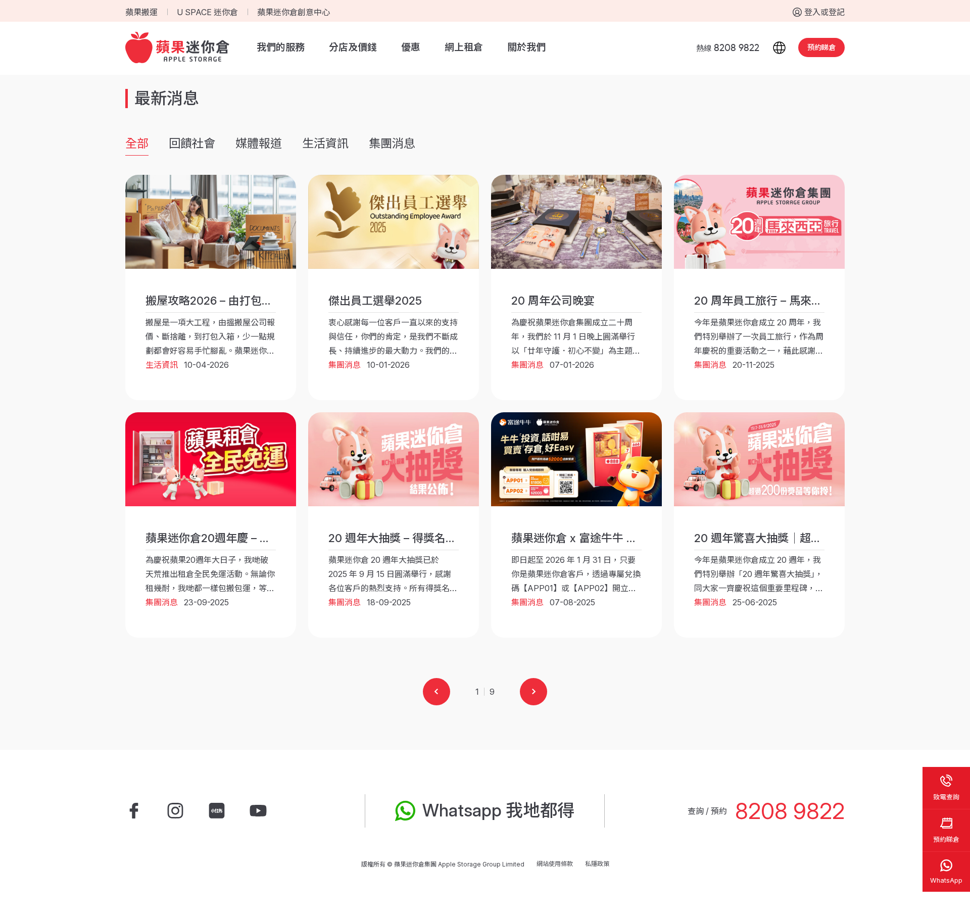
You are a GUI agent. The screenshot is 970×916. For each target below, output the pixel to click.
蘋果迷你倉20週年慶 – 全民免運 (225, 538)
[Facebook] (133, 810)
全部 (137, 143)
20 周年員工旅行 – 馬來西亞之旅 (775, 300)
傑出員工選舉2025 (375, 300)
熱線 (727, 48)
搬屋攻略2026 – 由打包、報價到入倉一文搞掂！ (265, 300)
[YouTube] (258, 810)
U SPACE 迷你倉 (207, 12)
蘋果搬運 (141, 12)
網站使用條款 (555, 863)
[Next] (533, 691)
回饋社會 (192, 143)
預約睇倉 (821, 47)
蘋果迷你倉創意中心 (293, 12)
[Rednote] (216, 810)
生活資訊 (325, 143)
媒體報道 (258, 143)
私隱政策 (597, 863)
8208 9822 (790, 811)
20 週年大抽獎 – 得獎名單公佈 (403, 538)
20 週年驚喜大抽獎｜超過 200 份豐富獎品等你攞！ (821, 538)
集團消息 (392, 143)
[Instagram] (175, 810)
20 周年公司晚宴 (553, 300)
